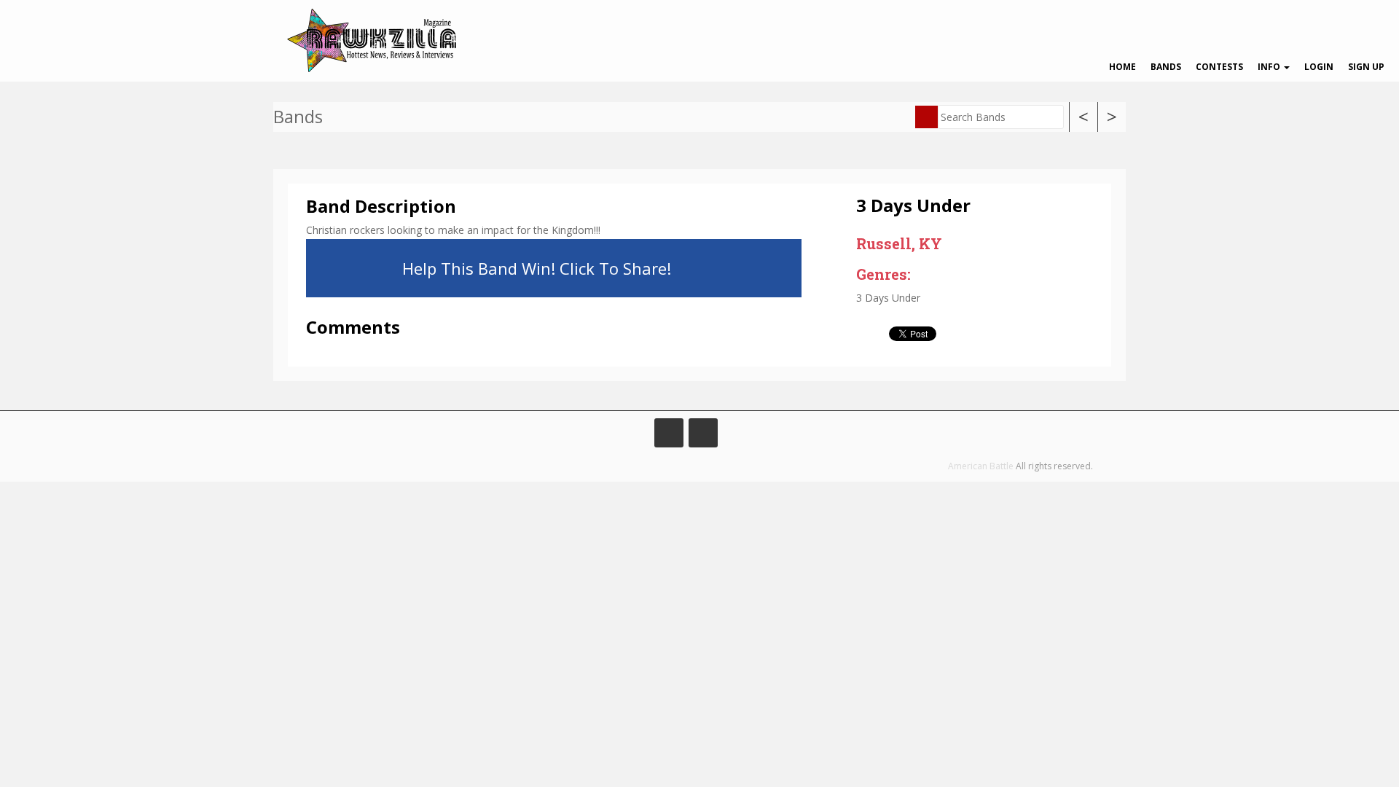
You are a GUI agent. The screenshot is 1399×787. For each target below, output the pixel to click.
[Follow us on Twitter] (703, 432)
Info (1270, 66)
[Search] (926, 117)
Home (1122, 66)
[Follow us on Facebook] (668, 432)
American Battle (981, 466)
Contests (1219, 66)
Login (1318, 66)
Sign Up (1366, 66)
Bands (1166, 66)
